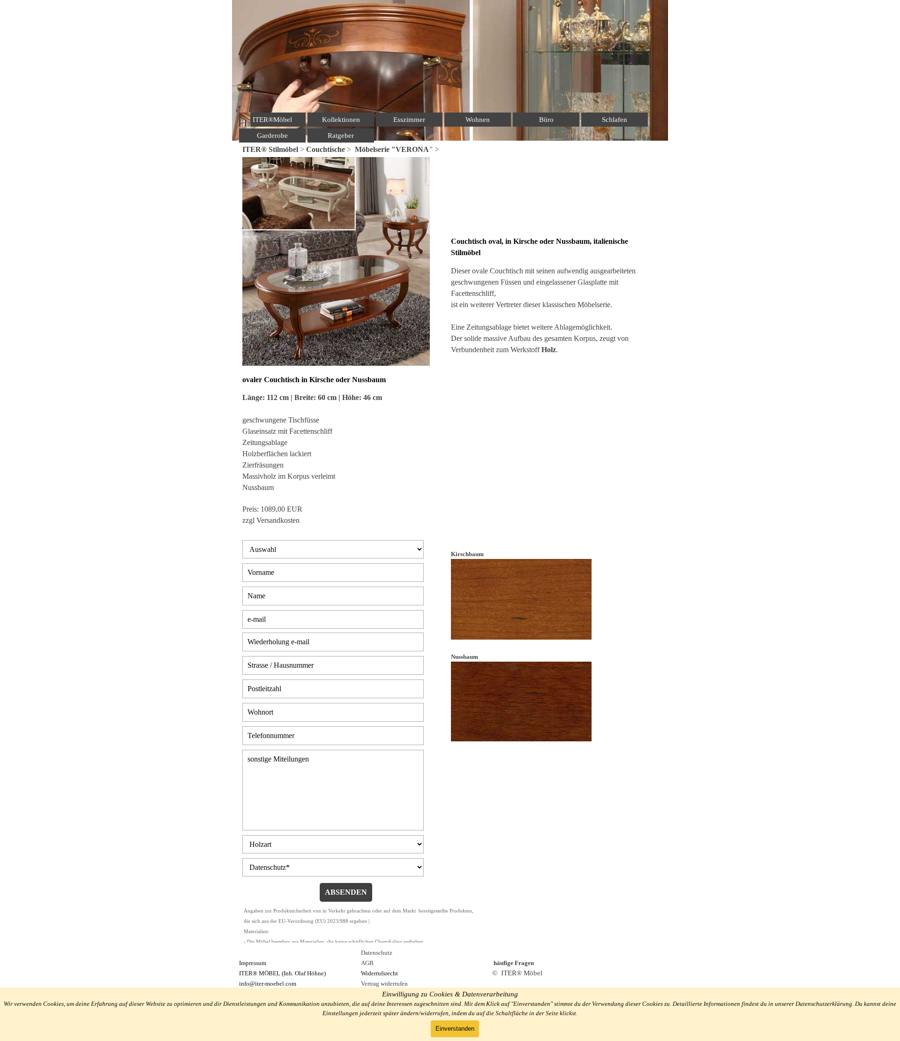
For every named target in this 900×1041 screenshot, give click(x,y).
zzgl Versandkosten (271, 520)
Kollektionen (341, 119)
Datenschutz (376, 952)
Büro (546, 119)
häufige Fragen (514, 962)
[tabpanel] (450, 149)
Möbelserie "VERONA (392, 149)
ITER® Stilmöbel (270, 149)
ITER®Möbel (272, 119)
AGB (367, 962)
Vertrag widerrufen (384, 983)
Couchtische (325, 149)
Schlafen (614, 119)
